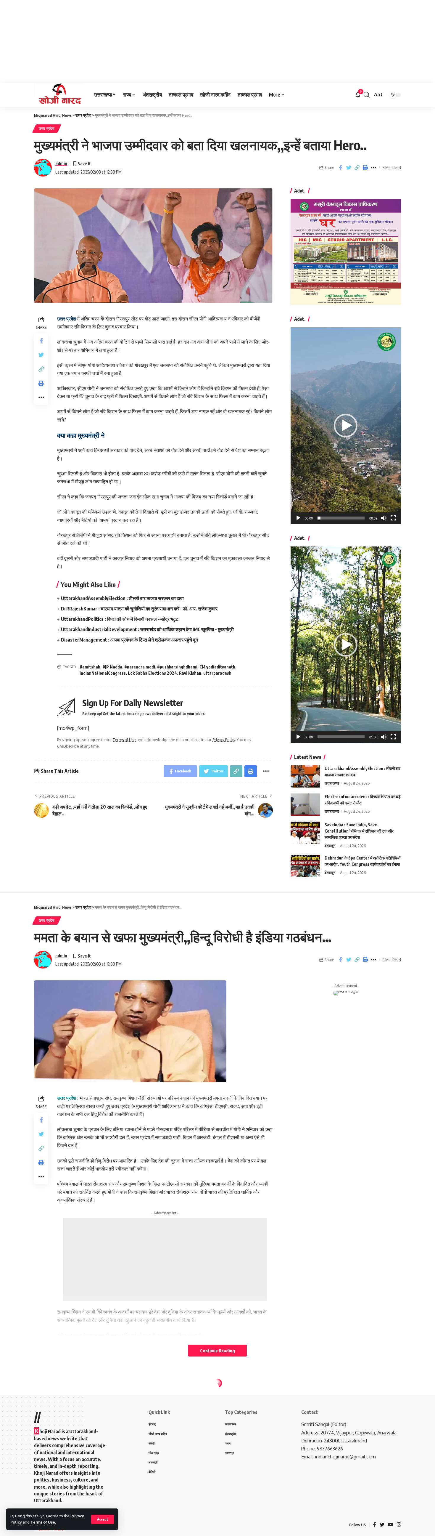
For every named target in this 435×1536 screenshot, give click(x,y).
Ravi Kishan (190, 673)
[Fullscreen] (393, 518)
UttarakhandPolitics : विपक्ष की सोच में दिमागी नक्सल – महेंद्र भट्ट (119, 619)
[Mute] (384, 518)
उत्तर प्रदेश (47, 128)
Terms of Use (42, 1522)
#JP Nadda (112, 666)
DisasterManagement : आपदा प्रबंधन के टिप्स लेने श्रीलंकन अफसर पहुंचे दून (129, 640)
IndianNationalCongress (103, 673)
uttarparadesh (217, 673)
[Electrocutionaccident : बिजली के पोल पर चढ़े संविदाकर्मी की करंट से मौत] (305, 804)
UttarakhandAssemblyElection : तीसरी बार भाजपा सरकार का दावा (122, 598)
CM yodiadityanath (217, 666)
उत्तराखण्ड (332, 783)
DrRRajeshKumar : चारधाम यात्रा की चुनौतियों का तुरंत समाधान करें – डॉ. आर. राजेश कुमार (139, 609)
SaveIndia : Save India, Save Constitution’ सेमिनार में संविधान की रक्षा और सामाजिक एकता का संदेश (359, 831)
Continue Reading (217, 1350)
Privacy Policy (223, 739)
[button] (345, 425)
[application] (346, 425)
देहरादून (330, 845)
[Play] (298, 518)
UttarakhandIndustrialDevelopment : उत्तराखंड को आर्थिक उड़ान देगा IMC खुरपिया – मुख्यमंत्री (147, 629)
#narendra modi (139, 666)
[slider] (341, 518)
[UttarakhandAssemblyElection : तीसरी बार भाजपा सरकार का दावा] (305, 776)
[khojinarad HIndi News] (59, 95)
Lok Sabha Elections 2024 (152, 673)
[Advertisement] (177, 41)
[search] (367, 95)
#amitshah (90, 666)
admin (61, 163)
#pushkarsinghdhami (177, 666)
